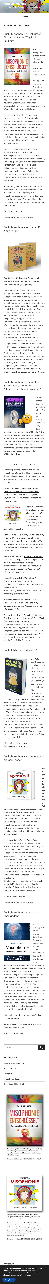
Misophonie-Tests (12, 1079)
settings (28, 1275)
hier (14, 501)
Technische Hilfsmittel (14, 1084)
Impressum (9, 1264)
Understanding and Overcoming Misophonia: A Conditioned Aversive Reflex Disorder (21, 491)
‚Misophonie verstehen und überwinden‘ (21, 993)
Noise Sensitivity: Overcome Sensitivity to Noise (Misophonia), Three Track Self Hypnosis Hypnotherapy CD (24, 618)
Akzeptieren (9, 1280)
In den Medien (10, 1068)
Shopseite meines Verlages (31, 1015)
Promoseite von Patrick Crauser (30, 372)
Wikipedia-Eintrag (12, 454)
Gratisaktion (9, 746)
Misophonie (15, 4)
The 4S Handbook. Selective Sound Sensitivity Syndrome (21, 603)
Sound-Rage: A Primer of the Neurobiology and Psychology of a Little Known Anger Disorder (24, 559)
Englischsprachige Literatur (20, 464)
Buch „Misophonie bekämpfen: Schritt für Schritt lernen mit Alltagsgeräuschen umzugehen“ (22, 386)
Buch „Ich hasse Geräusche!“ (20, 650)
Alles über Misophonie (14, 1063)
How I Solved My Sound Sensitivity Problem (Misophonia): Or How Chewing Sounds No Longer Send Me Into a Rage (24, 538)
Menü (25, 16)
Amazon (23, 743)
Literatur (8, 1074)
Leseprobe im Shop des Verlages (18, 217)
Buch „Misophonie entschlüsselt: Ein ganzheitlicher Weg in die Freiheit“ (23, 37)
